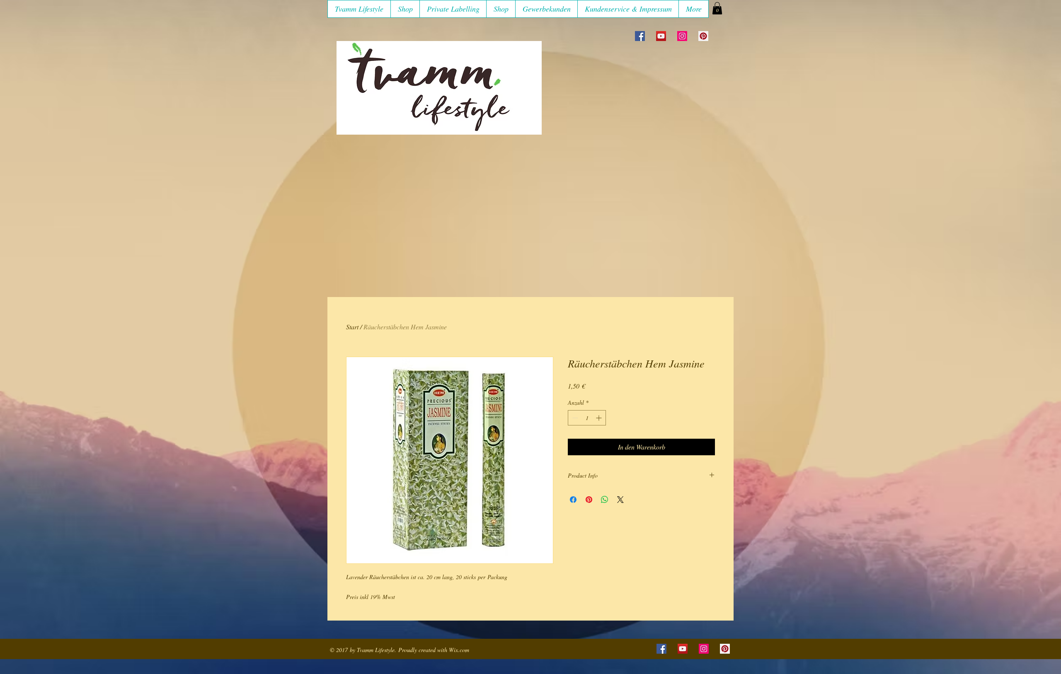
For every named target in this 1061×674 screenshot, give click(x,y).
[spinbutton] (586, 418)
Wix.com (459, 650)
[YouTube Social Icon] (661, 36)
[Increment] (599, 418)
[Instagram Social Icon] (682, 36)
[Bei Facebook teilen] (573, 500)
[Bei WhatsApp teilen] (605, 500)
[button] (404, 8)
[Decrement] (574, 418)
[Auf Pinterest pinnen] (589, 500)
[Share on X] (620, 500)
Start (352, 326)
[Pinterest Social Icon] (703, 36)
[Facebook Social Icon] (640, 36)
